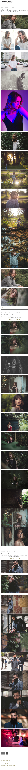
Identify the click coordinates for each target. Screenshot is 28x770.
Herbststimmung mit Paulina (6, 760)
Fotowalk (14, 555)
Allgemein (21, 9)
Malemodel (18, 555)
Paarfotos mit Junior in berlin (6, 767)
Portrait (2, 10)
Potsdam (15, 11)
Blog (10, 10)
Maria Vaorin (14, 9)
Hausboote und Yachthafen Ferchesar (8, 765)
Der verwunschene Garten (10, 312)
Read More (3, 307)
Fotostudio (25, 10)
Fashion (24, 9)
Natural (5, 11)
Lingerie (21, 314)
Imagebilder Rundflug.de (5, 763)
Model (2, 11)
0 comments (24, 11)
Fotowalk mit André (8, 552)
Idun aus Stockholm (8, 7)
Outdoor (8, 11)
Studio (18, 11)
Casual (13, 10)
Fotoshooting (20, 10)
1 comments (18, 317)
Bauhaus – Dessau (4, 762)
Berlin (8, 10)
